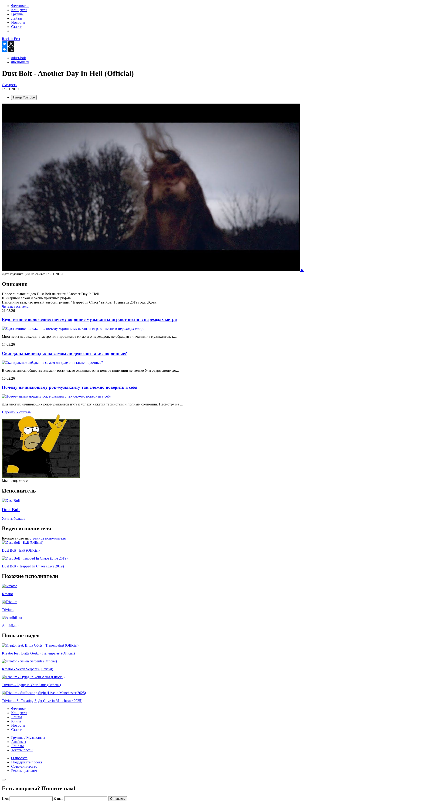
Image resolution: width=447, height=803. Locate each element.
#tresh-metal (20, 62)
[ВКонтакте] (4, 44)
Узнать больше (13, 518)
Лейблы (17, 746)
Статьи (16, 730)
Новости (18, 725)
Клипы (16, 721)
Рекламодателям (24, 771)
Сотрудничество (24, 766)
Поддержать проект (26, 762)
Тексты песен (22, 750)
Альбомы (18, 742)
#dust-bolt (18, 58)
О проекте (19, 758)
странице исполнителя (48, 538)
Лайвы (16, 717)
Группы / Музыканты (28, 737)
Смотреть (9, 85)
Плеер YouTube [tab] (24, 97)
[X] (11, 44)
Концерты (19, 713)
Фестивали (20, 709)
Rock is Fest (11, 39)
